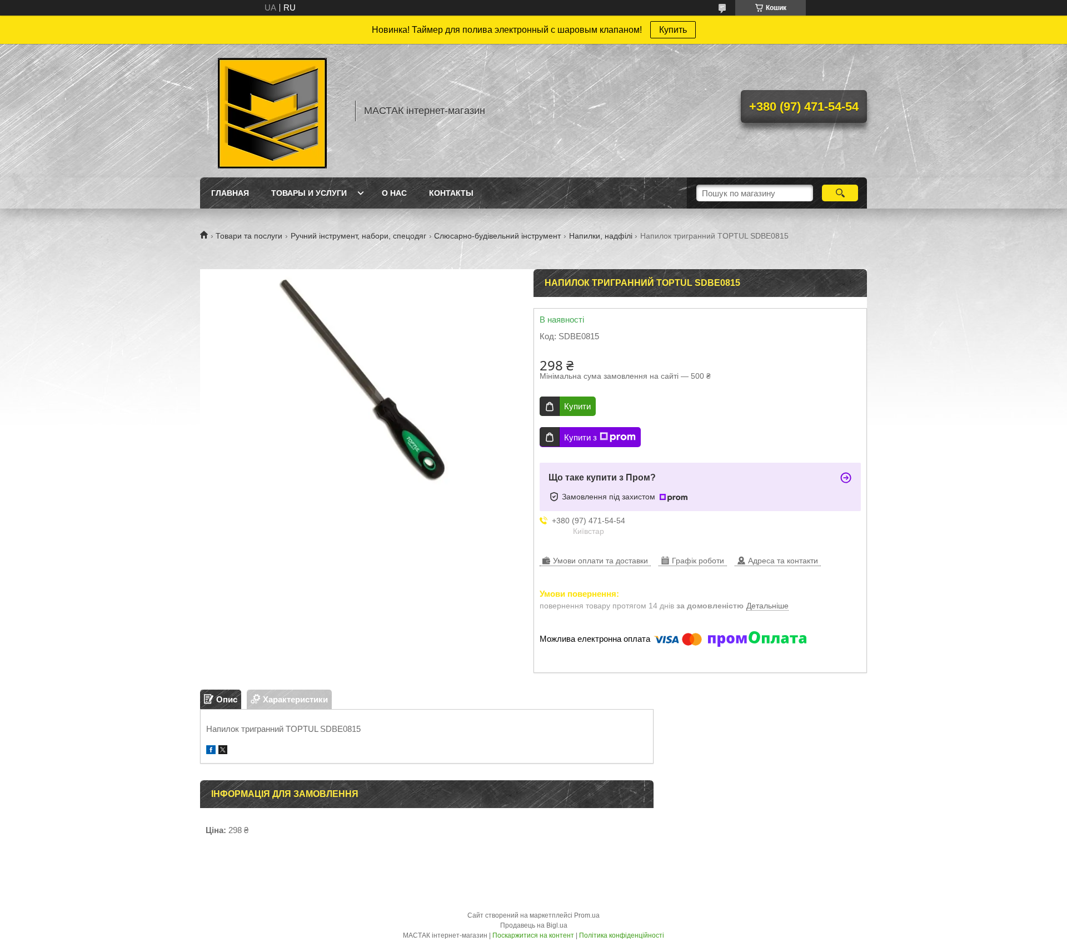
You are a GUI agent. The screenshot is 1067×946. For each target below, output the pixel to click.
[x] (222, 751)
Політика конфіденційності (621, 935)
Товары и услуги (309, 193)
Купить (673, 29)
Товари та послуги (249, 235)
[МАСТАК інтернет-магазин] (272, 110)
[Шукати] (840, 193)
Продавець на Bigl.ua (533, 925)
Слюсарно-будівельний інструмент (497, 235)
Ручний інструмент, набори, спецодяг (358, 235)
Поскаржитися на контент (533, 935)
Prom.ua (587, 915)
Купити (577, 406)
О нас (394, 193)
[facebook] (211, 751)
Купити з (580, 437)
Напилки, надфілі (600, 235)
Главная (230, 193)
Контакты (451, 193)
